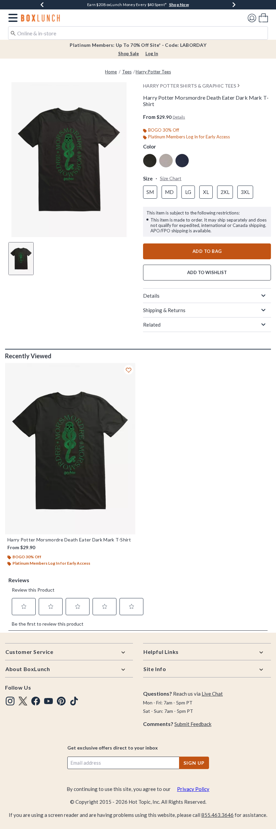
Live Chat (212, 694)
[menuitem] (263, 17)
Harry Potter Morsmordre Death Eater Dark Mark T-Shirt (69, 539)
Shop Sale (128, 53)
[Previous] (42, 4)
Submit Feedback (192, 724)
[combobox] (138, 33)
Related (152, 325)
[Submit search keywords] (13, 32)
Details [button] (179, 117)
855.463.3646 (217, 815)
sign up (193, 763)
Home (111, 71)
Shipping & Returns (164, 310)
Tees (127, 71)
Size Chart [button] (170, 178)
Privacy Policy (193, 789)
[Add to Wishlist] (128, 369)
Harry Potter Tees (153, 71)
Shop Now (179, 4)
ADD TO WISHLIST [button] (207, 272)
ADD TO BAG (207, 251)
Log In (151, 53)
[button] (11, 18)
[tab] (21, 258)
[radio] (150, 160)
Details (151, 296)
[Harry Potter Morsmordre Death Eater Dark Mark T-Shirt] (70, 448)
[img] (10, 701)
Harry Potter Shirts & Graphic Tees (189, 86)
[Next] (234, 4)
